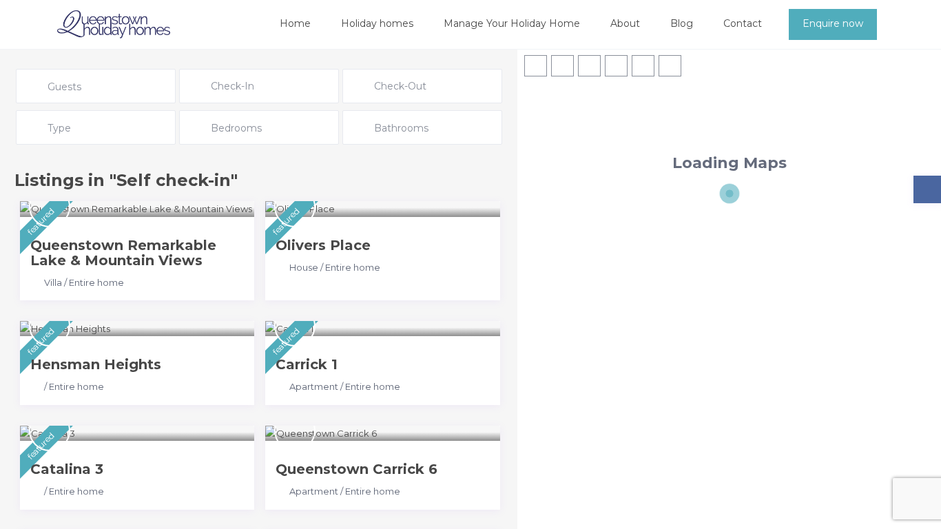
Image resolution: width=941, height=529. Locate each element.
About (625, 23)
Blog (681, 23)
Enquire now (833, 23)
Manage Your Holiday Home (512, 23)
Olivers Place (323, 245)
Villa (53, 282)
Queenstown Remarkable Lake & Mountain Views (123, 253)
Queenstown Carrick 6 (356, 469)
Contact (742, 23)
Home (295, 23)
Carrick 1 (307, 364)
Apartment (313, 386)
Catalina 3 (66, 469)
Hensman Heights (95, 364)
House (303, 267)
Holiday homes (377, 23)
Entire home (96, 282)
